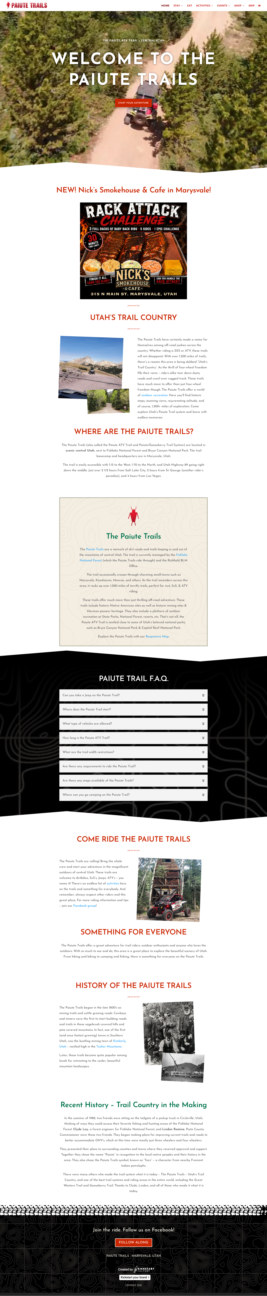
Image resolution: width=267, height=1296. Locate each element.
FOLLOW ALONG (133, 1242)
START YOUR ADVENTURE (133, 103)
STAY (177, 5)
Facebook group (84, 905)
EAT (189, 5)
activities (113, 883)
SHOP (238, 5)
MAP (252, 5)
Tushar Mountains (108, 1046)
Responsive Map (157, 636)
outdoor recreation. (154, 395)
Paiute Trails (95, 549)
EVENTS (222, 5)
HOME (165, 5)
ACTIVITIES (203, 5)
